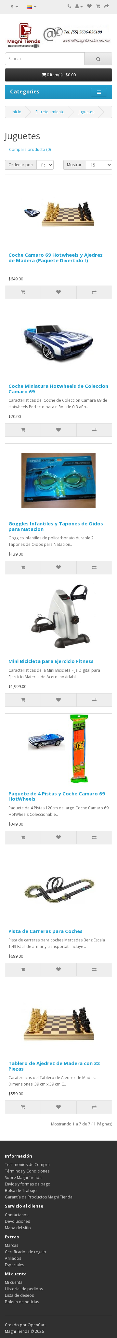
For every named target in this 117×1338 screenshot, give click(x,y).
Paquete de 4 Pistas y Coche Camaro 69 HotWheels (56, 796)
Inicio (16, 112)
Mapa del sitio (18, 1228)
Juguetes (86, 112)
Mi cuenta (13, 1282)
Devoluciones (17, 1221)
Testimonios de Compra (27, 1164)
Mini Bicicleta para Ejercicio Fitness (51, 661)
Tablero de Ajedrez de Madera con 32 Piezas (54, 1066)
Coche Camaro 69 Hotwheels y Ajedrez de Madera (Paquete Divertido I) (55, 258)
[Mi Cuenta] (79, 6)
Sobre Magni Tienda (23, 1177)
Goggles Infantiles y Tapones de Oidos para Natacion (55, 526)
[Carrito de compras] (98, 6)
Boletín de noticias (22, 1302)
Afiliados (13, 1258)
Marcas (11, 1245)
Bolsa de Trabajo (21, 1190)
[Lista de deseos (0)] (89, 6)
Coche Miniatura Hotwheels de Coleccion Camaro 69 (58, 389)
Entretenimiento (50, 112)
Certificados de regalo (25, 1252)
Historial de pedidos (24, 1289)
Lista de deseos (19, 1295)
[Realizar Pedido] (106, 6)
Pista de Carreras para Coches (45, 931)
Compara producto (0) (30, 149)
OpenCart (37, 1325)
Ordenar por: (20, 164)
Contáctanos (16, 1215)
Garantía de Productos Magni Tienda (38, 1197)
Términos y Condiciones (27, 1171)
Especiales (14, 1265)
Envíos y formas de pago (27, 1184)
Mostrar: (75, 164)
